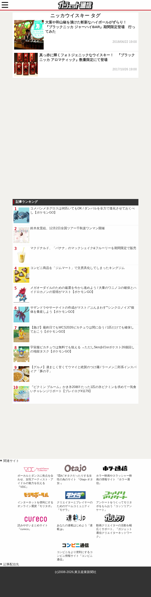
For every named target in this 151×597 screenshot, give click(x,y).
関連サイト (11, 460)
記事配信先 (11, 564)
